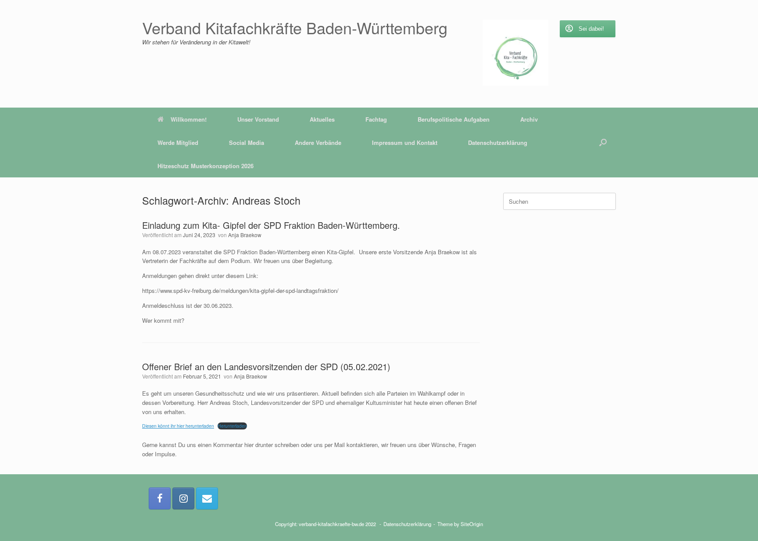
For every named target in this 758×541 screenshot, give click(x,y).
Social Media (246, 142)
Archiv (529, 119)
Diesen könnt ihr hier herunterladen (178, 425)
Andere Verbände (318, 142)
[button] (603, 142)
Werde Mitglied (177, 142)
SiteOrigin (472, 523)
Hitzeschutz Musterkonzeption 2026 (205, 166)
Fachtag (376, 119)
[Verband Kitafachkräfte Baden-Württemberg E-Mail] (207, 498)
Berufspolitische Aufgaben (454, 119)
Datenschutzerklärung (497, 142)
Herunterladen (232, 425)
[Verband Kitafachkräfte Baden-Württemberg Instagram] (183, 498)
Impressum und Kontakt (404, 142)
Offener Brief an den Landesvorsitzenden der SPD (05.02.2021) (266, 366)
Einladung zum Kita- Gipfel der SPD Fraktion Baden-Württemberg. (271, 225)
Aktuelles (322, 119)
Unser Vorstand (258, 119)
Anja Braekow (244, 234)
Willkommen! (189, 119)
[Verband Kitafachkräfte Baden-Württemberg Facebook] (160, 498)
